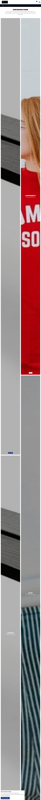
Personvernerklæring (6, 795)
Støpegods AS (5, 2)
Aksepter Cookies (5, 798)
